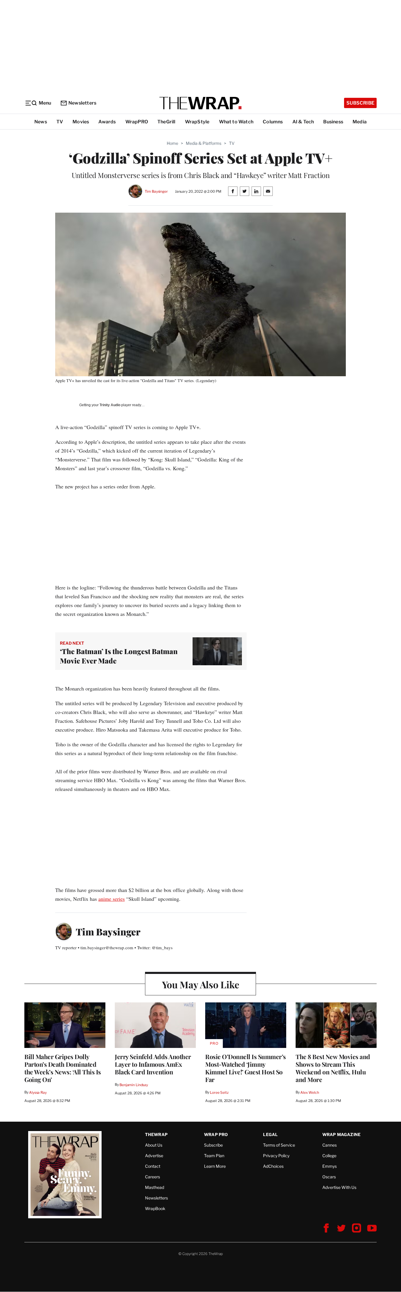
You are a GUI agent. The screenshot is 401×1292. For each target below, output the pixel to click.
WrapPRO (136, 122)
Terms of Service (279, 1145)
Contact (152, 1166)
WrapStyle (197, 122)
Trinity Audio (110, 405)
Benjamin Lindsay (133, 1085)
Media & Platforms (203, 143)
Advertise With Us (339, 1187)
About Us (153, 1145)
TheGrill (166, 122)
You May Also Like (200, 984)
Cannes (329, 1145)
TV (59, 122)
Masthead (154, 1187)
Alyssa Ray (38, 1092)
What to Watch (236, 122)
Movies (81, 122)
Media (360, 122)
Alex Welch (309, 1092)
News (40, 122)
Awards (107, 122)
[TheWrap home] (200, 103)
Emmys (329, 1166)
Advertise (154, 1155)
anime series (111, 898)
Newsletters (82, 103)
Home (172, 143)
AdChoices (273, 1166)
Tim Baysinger (156, 191)
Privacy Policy (276, 1155)
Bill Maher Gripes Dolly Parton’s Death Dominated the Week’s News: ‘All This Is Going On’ (62, 1068)
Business (333, 122)
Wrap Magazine (341, 1134)
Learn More (215, 1166)
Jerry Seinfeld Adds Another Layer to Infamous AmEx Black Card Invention (153, 1064)
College (329, 1155)
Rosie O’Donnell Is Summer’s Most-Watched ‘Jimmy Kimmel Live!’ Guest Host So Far (245, 1068)
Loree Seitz (219, 1092)
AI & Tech (303, 122)
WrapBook (155, 1208)
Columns (273, 122)
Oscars (329, 1176)
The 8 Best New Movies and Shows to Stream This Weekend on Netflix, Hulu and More (333, 1068)
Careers (152, 1176)
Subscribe (360, 103)
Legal (270, 1134)
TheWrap (156, 1134)
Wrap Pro (216, 1134)
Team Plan (214, 1155)
